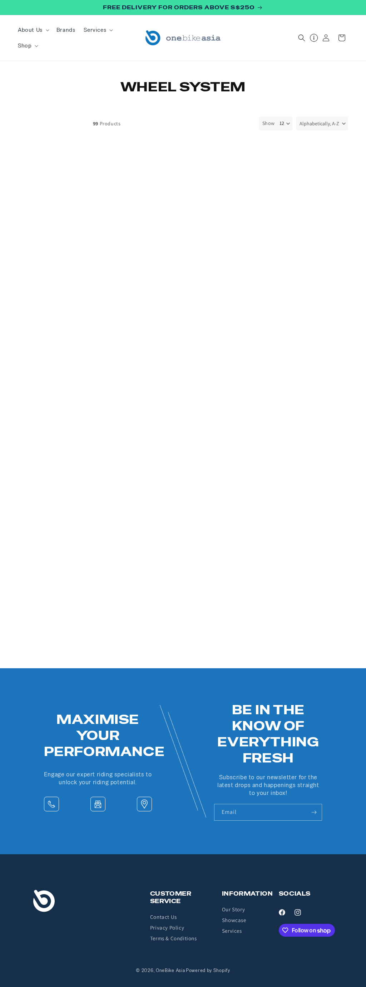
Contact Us (163, 916)
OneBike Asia (170, 970)
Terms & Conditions (173, 938)
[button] (33, 30)
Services (232, 930)
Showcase (234, 920)
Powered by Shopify (208, 970)
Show (268, 123)
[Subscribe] (314, 812)
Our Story (233, 909)
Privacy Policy (167, 927)
